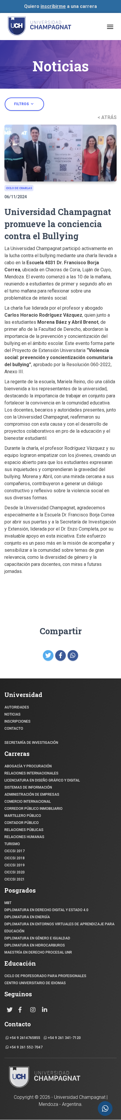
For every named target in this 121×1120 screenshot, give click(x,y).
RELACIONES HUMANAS (24, 837)
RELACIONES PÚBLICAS (23, 830)
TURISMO (12, 844)
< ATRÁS (107, 117)
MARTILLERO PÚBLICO (22, 816)
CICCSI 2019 (14, 865)
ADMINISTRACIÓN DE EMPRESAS (31, 794)
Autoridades (16, 707)
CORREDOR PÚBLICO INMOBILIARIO (33, 809)
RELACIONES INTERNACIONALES (31, 773)
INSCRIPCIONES (17, 721)
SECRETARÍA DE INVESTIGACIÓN (31, 743)
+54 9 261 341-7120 (64, 1038)
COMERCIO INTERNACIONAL (27, 801)
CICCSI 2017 (14, 851)
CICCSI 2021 (14, 879)
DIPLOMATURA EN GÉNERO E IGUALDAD (37, 938)
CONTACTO (13, 728)
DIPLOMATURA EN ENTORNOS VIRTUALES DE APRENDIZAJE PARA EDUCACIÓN (59, 927)
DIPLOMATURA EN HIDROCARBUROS (34, 945)
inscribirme (53, 6)
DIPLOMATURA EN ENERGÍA (27, 917)
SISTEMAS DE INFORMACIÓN (28, 787)
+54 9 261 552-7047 (26, 1047)
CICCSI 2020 (14, 872)
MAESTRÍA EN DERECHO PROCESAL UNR (38, 952)
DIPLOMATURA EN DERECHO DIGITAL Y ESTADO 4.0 (46, 910)
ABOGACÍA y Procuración (28, 766)
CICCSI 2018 (14, 858)
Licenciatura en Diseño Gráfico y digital (42, 780)
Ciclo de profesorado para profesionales (45, 976)
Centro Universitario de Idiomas (35, 983)
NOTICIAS (12, 714)
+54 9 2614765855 (24, 1038)
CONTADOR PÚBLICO (21, 823)
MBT (7, 903)
